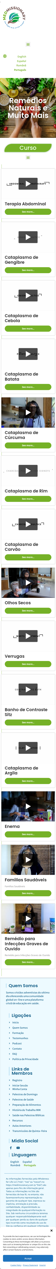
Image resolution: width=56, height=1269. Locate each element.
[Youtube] (18, 1148)
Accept (28, 1258)
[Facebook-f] (11, 1148)
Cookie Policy (15, 1265)
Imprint (42, 1265)
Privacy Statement (30, 1265)
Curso (28, 148)
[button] (51, 1230)
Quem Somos (23, 986)
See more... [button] (28, 211)
